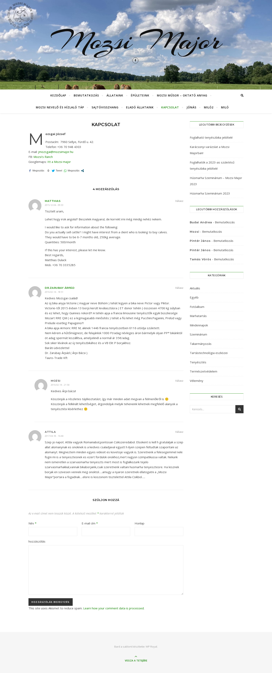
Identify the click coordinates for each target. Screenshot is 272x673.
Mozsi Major (136, 40)
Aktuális (195, 288)
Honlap (139, 523)
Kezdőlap (58, 95)
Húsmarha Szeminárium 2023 (210, 193)
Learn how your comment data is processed (113, 608)
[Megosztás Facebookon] (36, 170)
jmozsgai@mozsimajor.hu (55, 152)
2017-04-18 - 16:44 (54, 435)
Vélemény (196, 381)
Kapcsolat (170, 107)
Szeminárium (198, 334)
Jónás (191, 107)
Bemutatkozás (86, 95)
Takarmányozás (200, 344)
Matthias (53, 200)
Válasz (179, 201)
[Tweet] (57, 170)
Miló (225, 107)
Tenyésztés (198, 362)
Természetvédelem (203, 371)
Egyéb (194, 297)
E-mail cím (90, 523)
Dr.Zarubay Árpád (59, 287)
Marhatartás (198, 316)
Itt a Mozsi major (59, 162)
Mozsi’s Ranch (43, 157)
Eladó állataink (140, 107)
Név (32, 523)
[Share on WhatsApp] (71, 170)
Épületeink (140, 95)
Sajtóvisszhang (105, 107)
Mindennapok (199, 325)
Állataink (115, 95)
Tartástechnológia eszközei (209, 353)
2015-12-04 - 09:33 (54, 204)
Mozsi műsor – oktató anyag (182, 95)
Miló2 (208, 107)
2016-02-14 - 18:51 (54, 291)
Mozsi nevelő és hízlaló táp (60, 107)
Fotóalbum (197, 307)
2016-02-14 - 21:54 (60, 384)
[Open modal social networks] (82, 170)
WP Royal (151, 646)
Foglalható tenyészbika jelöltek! (211, 137)
